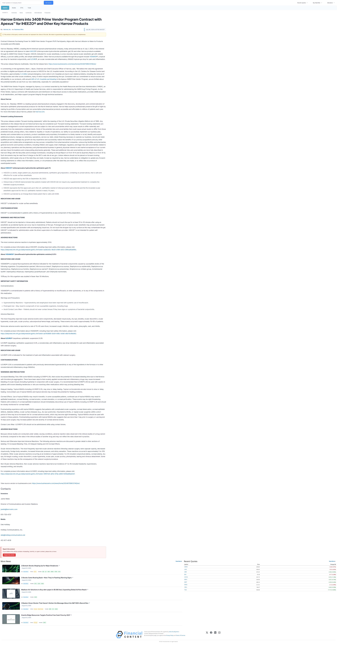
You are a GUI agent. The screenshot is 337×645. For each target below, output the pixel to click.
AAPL (185, 569)
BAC (185, 574)
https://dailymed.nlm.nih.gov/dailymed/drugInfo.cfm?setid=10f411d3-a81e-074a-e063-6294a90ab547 (38, 474)
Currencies (29, 13)
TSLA (185, 589)
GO (53, 609)
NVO (59, 571)
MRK (49, 571)
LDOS (39, 583)
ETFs (21, 8)
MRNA (52, 571)
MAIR (35, 597)
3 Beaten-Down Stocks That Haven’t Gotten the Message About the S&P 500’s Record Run (55, 603)
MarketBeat (25, 571)
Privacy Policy (169, 635)
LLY (45, 571)
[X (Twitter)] (207, 634)
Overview (14, 13)
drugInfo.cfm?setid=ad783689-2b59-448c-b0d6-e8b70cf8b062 (52, 333)
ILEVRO (33, 59)
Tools (29, 8)
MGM (42, 583)
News (21, 13)
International (38, 13)
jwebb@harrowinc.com (9, 509)
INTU (35, 583)
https (2, 250)
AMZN (185, 567)
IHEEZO (32, 51)
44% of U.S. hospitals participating (43, 79)
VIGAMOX (93, 57)
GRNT (44, 622)
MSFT (185, 582)
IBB (43, 571)
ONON (56, 609)
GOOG (186, 577)
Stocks (14, 8)
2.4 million (24, 74)
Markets (5, 8)
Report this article (9, 555)
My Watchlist (316, 3)
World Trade (40, 609)
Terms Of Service (180, 635)
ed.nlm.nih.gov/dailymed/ (20, 333)
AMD (185, 572)
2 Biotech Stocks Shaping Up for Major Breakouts (40, 566)
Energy (35, 622)
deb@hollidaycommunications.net (13, 535)
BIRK (50, 609)
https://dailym (6, 333)
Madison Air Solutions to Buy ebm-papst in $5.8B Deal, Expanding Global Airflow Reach (54, 590)
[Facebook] (211, 634)
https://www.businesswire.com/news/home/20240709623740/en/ (72, 64)
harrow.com (40, 112)
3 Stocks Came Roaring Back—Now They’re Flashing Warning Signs (47, 578)
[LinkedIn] (215, 634)
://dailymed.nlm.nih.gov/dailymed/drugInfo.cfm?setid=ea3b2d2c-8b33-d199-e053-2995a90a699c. (40, 250)
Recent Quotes (301, 3)
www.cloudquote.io (174, 631)
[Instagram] (219, 634)
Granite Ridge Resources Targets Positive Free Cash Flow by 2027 (46, 615)
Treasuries (47, 13)
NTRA (56, 571)
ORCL (185, 587)
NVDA (185, 584)
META (185, 579)
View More (178, 561)
